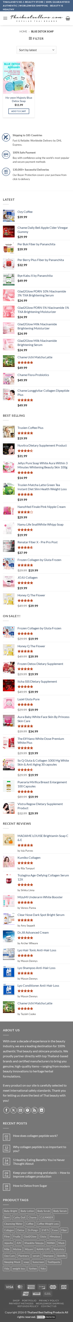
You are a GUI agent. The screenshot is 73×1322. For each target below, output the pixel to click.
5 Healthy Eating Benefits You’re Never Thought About (39, 1161)
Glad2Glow (30, 1236)
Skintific (61, 1255)
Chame (33, 1217)
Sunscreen (38, 1262)
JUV (18, 1243)
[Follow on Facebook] (6, 1110)
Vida (6, 1268)
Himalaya (55, 1236)
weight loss (19, 1268)
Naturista (59, 1249)
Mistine (17, 1249)
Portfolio (29, 1300)
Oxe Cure (9, 1255)
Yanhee (33, 1268)
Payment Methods (21, 1303)
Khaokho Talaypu (34, 1243)
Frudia (16, 1236)
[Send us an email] (20, 1110)
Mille (7, 1249)
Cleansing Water (13, 1223)
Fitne (7, 1236)
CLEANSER (46, 1217)
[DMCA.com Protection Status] (46, 1316)
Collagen (9, 1230)
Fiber (64, 1230)
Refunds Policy (28, 1306)
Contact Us (48, 1306)
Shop (16, 1300)
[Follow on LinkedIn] (41, 1110)
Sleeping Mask (12, 1262)
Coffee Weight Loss (48, 1223)
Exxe (55, 1230)
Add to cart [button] (18, 111)
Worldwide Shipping (50, 1303)
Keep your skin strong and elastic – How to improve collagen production (41, 1174)
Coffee (29, 1223)
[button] (5, 18)
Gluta (43, 1236)
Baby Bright (10, 1211)
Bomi (7, 1217)
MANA (51, 1243)
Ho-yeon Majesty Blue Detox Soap (18, 99)
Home (23, 31)
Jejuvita (8, 1243)
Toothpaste (53, 1262)
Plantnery (23, 1255)
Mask (61, 1243)
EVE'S (45, 1230)
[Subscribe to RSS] (34, 1110)
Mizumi (29, 1249)
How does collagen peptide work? (35, 1135)
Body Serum (60, 1211)
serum (36, 1255)
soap (26, 1262)
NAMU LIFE (43, 1249)
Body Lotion (27, 1211)
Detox (20, 1230)
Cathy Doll (19, 1217)
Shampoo (48, 1255)
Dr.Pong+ (33, 1230)
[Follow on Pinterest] (27, 1110)
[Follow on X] (13, 1110)
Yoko (43, 1268)
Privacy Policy (49, 1300)
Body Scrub (43, 1211)
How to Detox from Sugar (30, 1185)
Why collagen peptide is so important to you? (39, 1148)
